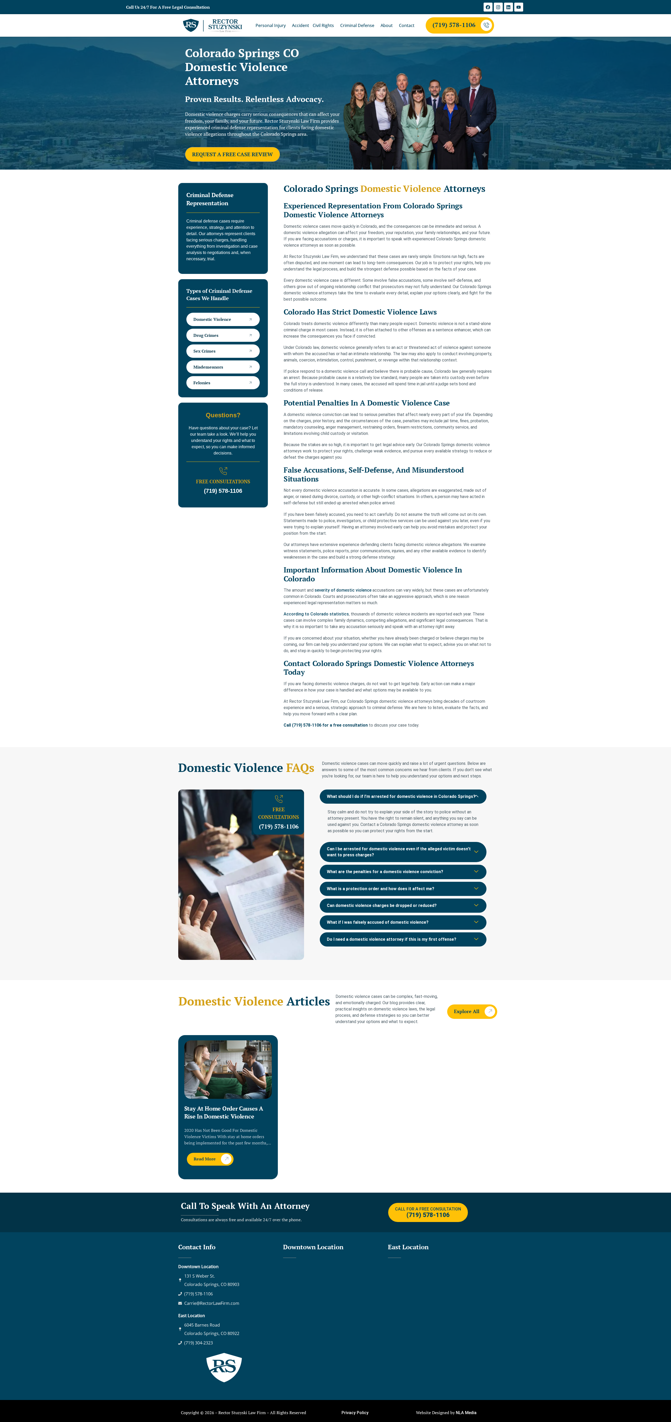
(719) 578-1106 (453, 25)
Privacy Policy (355, 1412)
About (387, 25)
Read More (205, 1159)
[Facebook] (488, 7)
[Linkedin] (508, 7)
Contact (406, 25)
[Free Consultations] (223, 471)
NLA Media (466, 1412)
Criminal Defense (357, 25)
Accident (300, 25)
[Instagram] (498, 7)
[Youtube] (518, 7)
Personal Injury (271, 25)
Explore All (466, 1011)
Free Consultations (223, 481)
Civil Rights (323, 25)
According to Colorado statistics (316, 614)
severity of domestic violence (343, 590)
